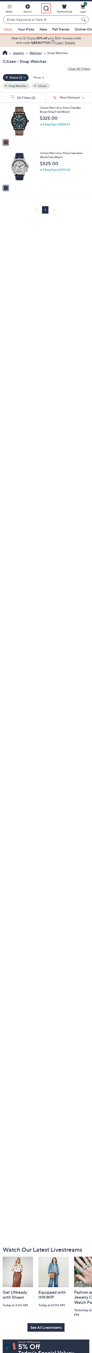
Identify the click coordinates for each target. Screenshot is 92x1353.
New (43, 29)
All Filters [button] (26, 97)
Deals (8, 29)
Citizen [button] (42, 86)
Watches (35, 53)
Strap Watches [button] (17, 86)
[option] (46, 40)
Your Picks (26, 29)
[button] (9, 9)
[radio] (6, 142)
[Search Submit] (84, 19)
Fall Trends (60, 29)
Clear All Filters (79, 69)
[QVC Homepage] (5, 53)
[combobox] (41, 19)
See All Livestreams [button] (46, 1327)
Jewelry (18, 53)
